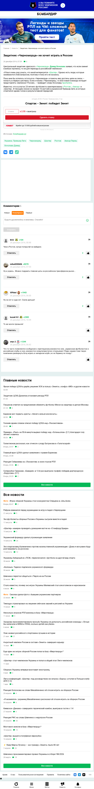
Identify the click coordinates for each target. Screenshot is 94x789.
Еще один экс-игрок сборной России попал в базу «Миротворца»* (33, 651)
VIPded (13, 292)
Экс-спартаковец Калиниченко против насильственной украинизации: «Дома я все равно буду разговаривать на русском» (46, 548)
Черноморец (35, 141)
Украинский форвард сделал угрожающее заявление (27, 537)
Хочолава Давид (12, 145)
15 (17, 730)
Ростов (58, 141)
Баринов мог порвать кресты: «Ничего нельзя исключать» (30, 414)
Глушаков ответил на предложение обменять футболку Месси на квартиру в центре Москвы (45, 405)
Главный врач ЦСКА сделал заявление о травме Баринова (30, 453)
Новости (15, 48)
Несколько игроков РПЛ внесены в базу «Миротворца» (28, 613)
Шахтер (47, 141)
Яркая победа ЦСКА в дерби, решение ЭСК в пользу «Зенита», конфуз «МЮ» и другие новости (46, 386)
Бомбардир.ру (19, 134)
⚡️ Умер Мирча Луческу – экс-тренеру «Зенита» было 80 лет (31, 745)
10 (15, 598)
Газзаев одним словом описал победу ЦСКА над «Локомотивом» (33, 423)
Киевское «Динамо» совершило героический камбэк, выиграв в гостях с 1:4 (38, 708)
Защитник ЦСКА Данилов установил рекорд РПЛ (25, 396)
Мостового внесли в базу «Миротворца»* (22, 727)
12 (17, 552)
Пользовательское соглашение (30, 775)
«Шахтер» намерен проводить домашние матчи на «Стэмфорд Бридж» (36, 528)
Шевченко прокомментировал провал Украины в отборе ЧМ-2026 (33, 754)
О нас (13, 775)
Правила (50, 775)
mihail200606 (16, 264)
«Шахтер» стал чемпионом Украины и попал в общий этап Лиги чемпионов (37, 661)
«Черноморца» (42, 66)
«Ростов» (67, 87)
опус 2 (13, 342)
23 (16, 748)
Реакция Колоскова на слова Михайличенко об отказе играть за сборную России (40, 690)
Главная (6, 48)
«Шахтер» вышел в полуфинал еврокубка (22, 736)
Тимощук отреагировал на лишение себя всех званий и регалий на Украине (38, 604)
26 (17, 541)
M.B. (12, 240)
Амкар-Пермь (71, 141)
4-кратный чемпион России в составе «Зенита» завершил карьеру (33, 642)
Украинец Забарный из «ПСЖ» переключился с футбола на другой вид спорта (39, 558)
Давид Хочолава (57, 66)
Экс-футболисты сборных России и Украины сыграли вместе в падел (35, 519)
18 (16, 757)
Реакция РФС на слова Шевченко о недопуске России (28, 717)
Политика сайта (63, 775)
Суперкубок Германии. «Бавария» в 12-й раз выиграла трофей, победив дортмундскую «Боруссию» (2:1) (43, 472)
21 (14, 636)
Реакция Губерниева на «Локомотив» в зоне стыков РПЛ (29, 462)
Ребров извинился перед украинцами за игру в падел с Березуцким (34, 510)
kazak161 (14, 317)
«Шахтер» (53, 72)
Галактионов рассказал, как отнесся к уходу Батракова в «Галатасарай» (36, 443)
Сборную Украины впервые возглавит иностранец (26, 670)
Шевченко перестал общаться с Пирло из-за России (27, 576)
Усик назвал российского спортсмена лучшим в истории (29, 633)
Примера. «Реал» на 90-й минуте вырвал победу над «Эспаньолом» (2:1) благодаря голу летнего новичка (43, 433)
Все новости (47, 485)
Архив (4, 775)
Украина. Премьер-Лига (15, 141)
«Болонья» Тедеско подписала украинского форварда (28, 567)
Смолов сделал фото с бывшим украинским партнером (32, 594)
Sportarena (67, 83)
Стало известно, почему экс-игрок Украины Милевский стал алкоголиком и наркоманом (44, 585)
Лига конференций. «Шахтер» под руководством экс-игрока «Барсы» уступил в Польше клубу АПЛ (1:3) (46, 680)
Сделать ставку (47, 117)
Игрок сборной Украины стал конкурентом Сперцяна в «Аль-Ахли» (37, 501)
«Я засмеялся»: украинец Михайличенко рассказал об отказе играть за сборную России (44, 699)
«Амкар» (76, 87)
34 (17, 721)
